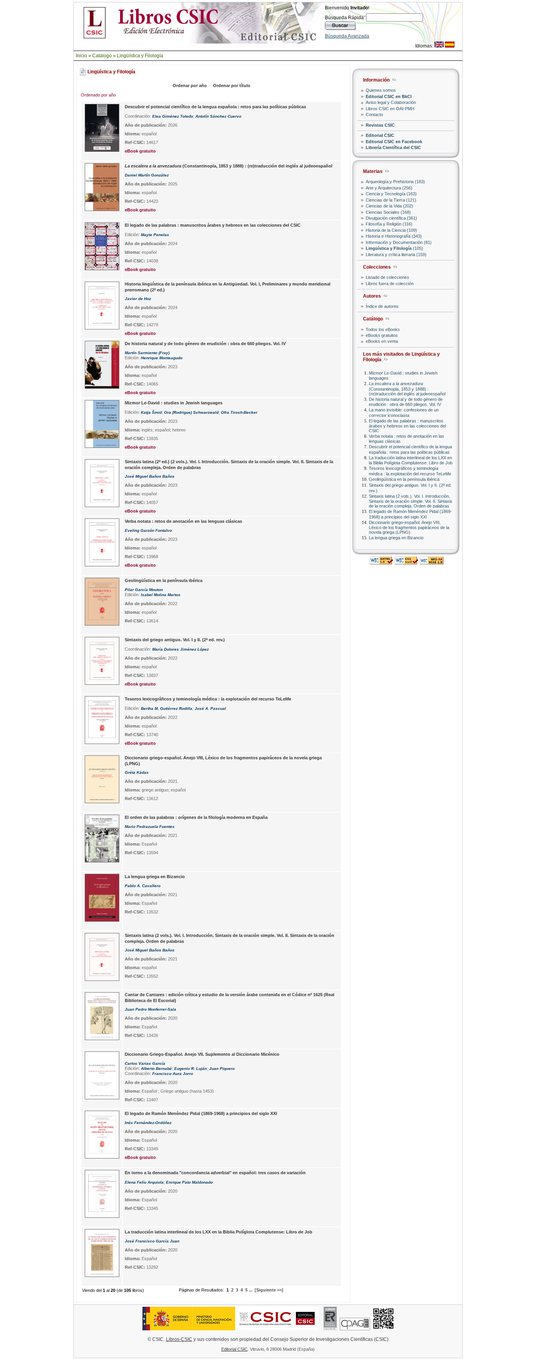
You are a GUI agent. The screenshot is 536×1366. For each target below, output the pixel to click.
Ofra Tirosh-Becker (239, 412)
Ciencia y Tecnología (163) (391, 193)
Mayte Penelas (155, 235)
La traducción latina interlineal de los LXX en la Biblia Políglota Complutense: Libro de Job (410, 460)
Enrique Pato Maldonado (189, 1182)
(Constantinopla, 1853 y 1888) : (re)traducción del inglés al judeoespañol (407, 388)
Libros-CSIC (179, 1339)
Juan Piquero (222, 1068)
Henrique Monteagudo (161, 358)
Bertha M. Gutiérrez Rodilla (166, 708)
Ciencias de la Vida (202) (389, 206)
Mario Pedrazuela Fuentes (150, 826)
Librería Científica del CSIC (393, 147)
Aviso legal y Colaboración (391, 102)
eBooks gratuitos (382, 335)
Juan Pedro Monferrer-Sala (150, 1009)
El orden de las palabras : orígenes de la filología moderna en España (196, 817)
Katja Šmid (151, 412)
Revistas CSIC (380, 125)
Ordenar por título (231, 85)
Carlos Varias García (145, 1063)
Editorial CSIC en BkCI (389, 96)
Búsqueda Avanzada (347, 36)
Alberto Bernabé (156, 1068)
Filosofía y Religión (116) (389, 224)
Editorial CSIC (380, 135)
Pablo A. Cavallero (142, 886)
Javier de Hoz (138, 298)
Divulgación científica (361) (391, 218)
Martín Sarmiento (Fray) (147, 353)
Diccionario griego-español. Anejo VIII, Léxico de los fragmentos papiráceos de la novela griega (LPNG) (409, 527)
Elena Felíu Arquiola (144, 1182)
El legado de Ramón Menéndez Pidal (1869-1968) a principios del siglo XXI (410, 514)
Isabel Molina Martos (160, 595)
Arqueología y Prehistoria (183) (395, 181)
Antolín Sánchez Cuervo (218, 116)
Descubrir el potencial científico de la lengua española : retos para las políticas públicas (410, 449)
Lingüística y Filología (140, 55)
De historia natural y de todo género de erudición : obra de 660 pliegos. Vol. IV (406, 402)
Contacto (374, 114)
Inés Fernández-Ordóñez (148, 1122)
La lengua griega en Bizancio (396, 537)
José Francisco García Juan (152, 1241)
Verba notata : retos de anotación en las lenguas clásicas (183, 521)
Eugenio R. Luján (190, 1068)
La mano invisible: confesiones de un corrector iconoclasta (404, 412)
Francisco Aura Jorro (172, 1073)
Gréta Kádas (137, 772)
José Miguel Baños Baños (150, 476)
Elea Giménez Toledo (172, 116)
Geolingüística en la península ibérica (404, 479)
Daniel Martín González (147, 175)
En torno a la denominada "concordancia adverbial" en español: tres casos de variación (215, 1172)
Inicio (81, 55)
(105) (394, 248)
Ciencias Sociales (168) (388, 212)
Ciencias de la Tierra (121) (391, 200)
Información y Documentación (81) (399, 242)
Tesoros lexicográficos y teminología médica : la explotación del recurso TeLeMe (410, 471)
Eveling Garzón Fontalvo (148, 530)
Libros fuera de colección (390, 283)
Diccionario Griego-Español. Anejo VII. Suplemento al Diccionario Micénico (202, 1054)
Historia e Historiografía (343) (394, 236)
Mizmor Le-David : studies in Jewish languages (173, 402)
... (250, 1290)
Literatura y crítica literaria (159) (396, 254)
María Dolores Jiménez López (180, 649)
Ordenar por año (190, 85)
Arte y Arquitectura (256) (389, 188)
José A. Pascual (210, 708)
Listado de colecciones (387, 277)
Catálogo (102, 55)
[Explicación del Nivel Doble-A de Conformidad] (431, 562)
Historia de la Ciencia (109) (391, 230)
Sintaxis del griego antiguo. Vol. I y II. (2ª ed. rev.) (175, 639)
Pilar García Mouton (144, 590)
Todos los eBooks (383, 329)
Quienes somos (381, 90)
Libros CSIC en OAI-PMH (390, 108)
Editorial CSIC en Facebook (394, 141)
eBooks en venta (382, 341)
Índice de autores (382, 306)
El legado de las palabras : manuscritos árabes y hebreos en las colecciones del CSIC (407, 425)
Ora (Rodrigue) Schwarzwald (191, 412)
